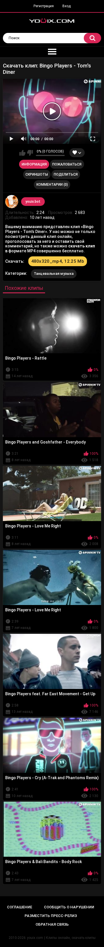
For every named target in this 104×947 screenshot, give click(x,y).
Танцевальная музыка (54, 274)
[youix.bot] (11, 201)
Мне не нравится (30, 153)
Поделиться (66, 174)
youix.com (35, 938)
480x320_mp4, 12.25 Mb (57, 261)
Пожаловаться (66, 164)
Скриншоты (36, 174)
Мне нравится (22, 153)
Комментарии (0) (52, 185)
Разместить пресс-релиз (51, 916)
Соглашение (19, 907)
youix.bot (32, 202)
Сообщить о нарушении (69, 907)
